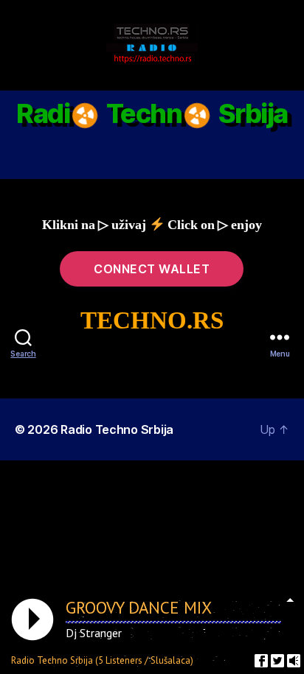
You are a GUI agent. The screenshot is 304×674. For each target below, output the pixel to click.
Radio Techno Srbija (117, 429)
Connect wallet (152, 268)
